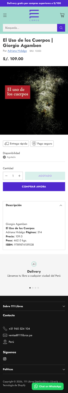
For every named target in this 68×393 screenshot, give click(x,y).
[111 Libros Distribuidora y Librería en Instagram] (5, 359)
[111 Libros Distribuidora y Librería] (34, 15)
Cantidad (8, 168)
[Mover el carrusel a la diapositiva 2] (32, 287)
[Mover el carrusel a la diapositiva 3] (35, 287)
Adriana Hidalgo (17, 51)
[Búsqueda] (61, 28)
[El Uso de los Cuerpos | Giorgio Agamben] (34, 100)
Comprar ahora (34, 186)
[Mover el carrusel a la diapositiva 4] (38, 287)
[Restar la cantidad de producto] (6, 176)
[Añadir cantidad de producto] (19, 176)
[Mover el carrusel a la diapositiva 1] (30, 287)
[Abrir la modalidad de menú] (5, 15)
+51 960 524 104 (19, 329)
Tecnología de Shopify (14, 385)
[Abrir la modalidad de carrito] (62, 15)
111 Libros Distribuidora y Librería (41, 381)
